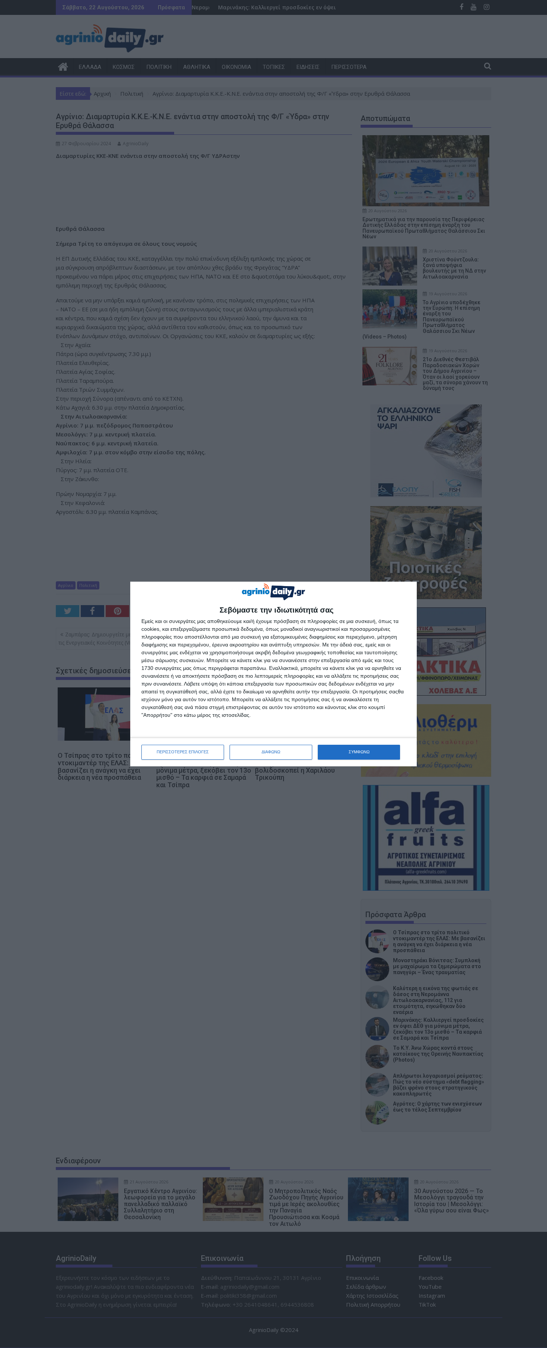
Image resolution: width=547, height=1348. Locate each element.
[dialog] (273, 674)
